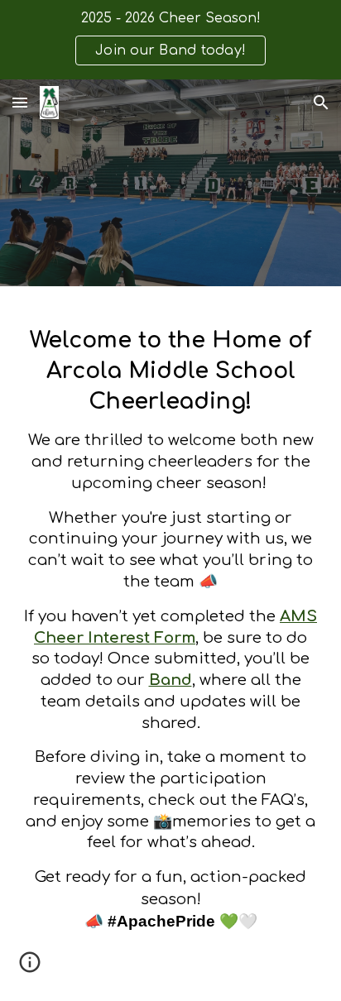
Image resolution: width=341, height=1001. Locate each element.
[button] (20, 102)
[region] (170, 39)
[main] (170, 643)
